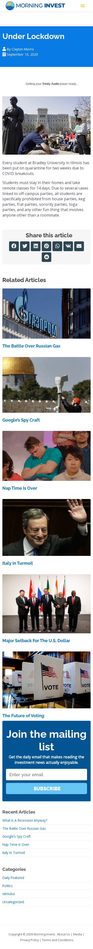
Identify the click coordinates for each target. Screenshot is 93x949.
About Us (63, 934)
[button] (14, 246)
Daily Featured (13, 877)
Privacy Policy (29, 940)
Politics (7, 886)
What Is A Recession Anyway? (24, 820)
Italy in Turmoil (17, 563)
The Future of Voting (23, 715)
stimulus (8, 893)
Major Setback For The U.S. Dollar (36, 640)
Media (77, 934)
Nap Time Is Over (19, 488)
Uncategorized (13, 902)
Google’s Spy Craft (21, 420)
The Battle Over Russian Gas (31, 345)
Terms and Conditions (57, 940)
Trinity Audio (50, 84)
